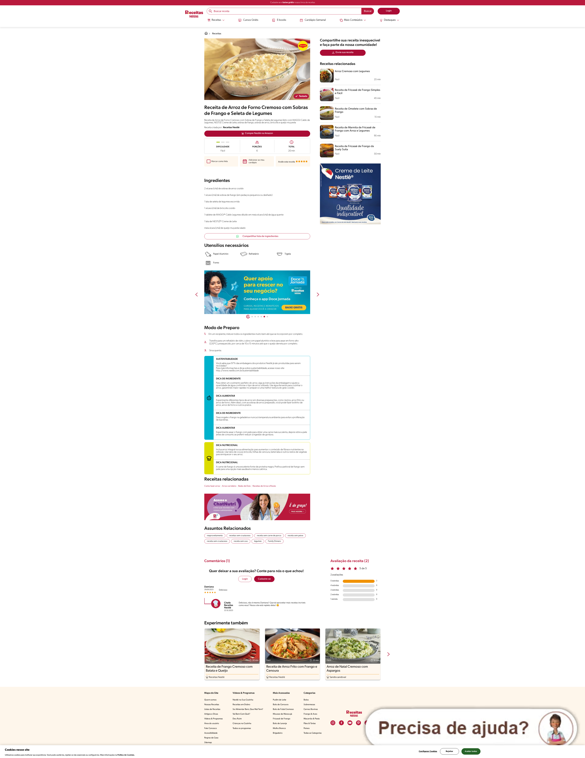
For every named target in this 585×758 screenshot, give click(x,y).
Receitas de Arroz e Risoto (264, 486)
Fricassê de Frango (281, 719)
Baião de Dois (244, 486)
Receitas (216, 33)
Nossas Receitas (211, 704)
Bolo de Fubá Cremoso (283, 709)
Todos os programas (242, 728)
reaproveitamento (215, 535)
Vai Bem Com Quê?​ (241, 714)
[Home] (206, 34)
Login (245, 579)
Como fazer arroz (212, 486)
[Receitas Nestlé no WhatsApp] (257, 292)
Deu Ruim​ (237, 719)
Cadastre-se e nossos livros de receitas (292, 2)
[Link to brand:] (303, 46)
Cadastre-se (264, 579)
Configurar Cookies (428, 751)
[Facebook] (341, 722)
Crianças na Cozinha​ (242, 723)
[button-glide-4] (264, 316)
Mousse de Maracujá (282, 714)
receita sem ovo (241, 541)
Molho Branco (279, 728)
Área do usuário (211, 723)
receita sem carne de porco (269, 535)
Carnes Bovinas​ (311, 709)
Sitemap (208, 742)
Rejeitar (449, 751)
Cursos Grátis (250, 20)
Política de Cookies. (126, 755)
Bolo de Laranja (280, 723)
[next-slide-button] (318, 294)
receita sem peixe (295, 535)
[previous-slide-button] (196, 294)
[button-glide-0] (252, 316)
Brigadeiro (277, 733)
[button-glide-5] (267, 316)
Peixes (307, 728)
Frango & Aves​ (310, 714)
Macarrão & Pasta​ (312, 719)
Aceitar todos (471, 751)
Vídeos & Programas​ (213, 719)
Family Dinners (274, 541)
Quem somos (210, 700)
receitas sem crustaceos (239, 535)
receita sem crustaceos (217, 541)
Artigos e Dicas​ (211, 714)
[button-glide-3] (261, 316)
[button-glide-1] (255, 316)
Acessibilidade (211, 733)
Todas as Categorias (313, 733)
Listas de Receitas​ (212, 709)
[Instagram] (333, 722)
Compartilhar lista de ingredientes (260, 236)
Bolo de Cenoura (280, 704)
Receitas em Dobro (241, 704)
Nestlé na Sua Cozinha (243, 700)
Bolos (306, 700)
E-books (281, 20)
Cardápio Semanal (315, 20)
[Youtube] (350, 722)
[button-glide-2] (258, 316)
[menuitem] (216, 21)
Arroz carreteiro (229, 486)
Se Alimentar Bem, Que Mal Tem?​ (248, 709)
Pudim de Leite (279, 700)
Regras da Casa (211, 738)
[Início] (194, 14)
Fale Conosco (210, 728)
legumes (258, 541)
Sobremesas (309, 704)
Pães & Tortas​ (310, 723)
